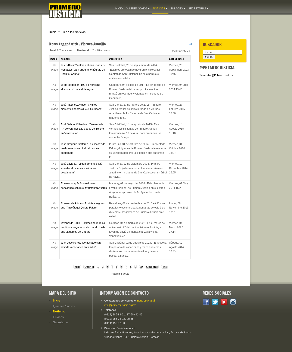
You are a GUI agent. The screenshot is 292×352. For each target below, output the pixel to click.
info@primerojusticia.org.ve (120, 305)
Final (164, 266)
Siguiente (152, 266)
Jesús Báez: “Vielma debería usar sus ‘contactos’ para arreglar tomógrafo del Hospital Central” (83, 69)
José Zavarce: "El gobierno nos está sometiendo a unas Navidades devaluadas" (81, 168)
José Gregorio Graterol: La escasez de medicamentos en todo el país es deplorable (83, 148)
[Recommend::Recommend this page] (189, 44)
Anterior (89, 266)
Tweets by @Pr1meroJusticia (216, 75)
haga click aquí (146, 300)
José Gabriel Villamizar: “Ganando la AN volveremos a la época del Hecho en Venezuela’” (82, 129)
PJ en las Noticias (74, 32)
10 (141, 266)
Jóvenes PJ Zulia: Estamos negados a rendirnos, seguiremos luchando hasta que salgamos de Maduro (83, 227)
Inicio (52, 32)
